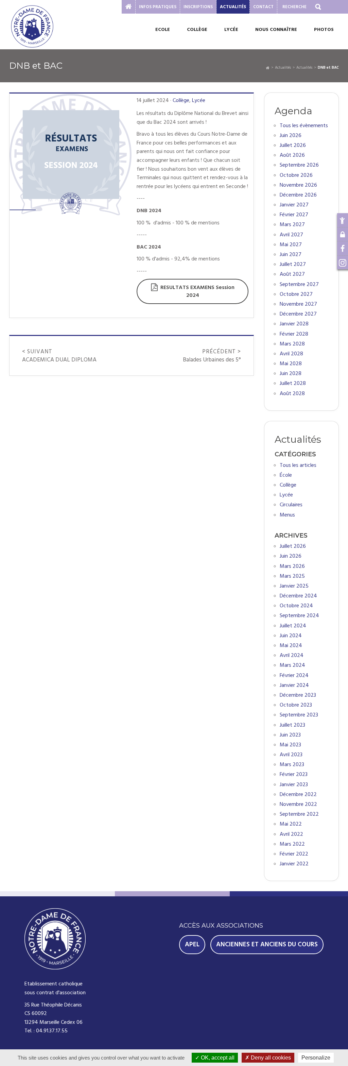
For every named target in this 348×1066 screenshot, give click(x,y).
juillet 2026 (293, 546)
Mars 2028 (292, 344)
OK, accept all (216, 1058)
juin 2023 (290, 735)
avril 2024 (291, 655)
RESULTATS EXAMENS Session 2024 (197, 291)
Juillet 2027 (293, 264)
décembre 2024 (298, 596)
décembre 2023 (298, 695)
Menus (287, 515)
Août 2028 (292, 393)
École (286, 475)
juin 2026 (290, 556)
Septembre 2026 (299, 165)
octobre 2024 (296, 606)
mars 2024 (292, 665)
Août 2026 (292, 155)
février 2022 (294, 854)
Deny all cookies (270, 1058)
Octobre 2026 (296, 175)
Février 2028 (294, 334)
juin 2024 (291, 635)
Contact (263, 7)
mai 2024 (291, 645)
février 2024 (294, 675)
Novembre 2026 (298, 185)
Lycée (231, 29)
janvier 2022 (294, 864)
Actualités (233, 7)
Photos (324, 29)
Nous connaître (276, 29)
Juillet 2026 (293, 145)
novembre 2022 (298, 804)
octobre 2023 (296, 705)
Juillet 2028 (293, 383)
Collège (197, 29)
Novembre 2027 (298, 304)
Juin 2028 (290, 373)
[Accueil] (267, 67)
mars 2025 (292, 576)
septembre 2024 (299, 615)
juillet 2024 (293, 626)
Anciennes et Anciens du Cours (267, 944)
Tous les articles (298, 465)
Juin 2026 (290, 135)
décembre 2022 (298, 794)
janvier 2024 (294, 685)
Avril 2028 (291, 354)
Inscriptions (198, 7)
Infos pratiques (157, 7)
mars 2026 (292, 566)
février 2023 (294, 774)
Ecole (162, 29)
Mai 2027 (291, 244)
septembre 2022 (299, 814)
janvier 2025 (294, 586)
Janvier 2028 (294, 324)
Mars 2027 (292, 224)
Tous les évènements (304, 125)
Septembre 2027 (299, 284)
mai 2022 (291, 824)
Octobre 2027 (296, 294)
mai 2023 (290, 745)
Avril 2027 (291, 235)
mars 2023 (292, 764)
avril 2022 (291, 834)
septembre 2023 (299, 715)
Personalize (315, 1058)
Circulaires (291, 505)
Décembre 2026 (298, 195)
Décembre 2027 (298, 314)
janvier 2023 (294, 784)
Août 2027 (292, 274)
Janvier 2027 (294, 205)
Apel (192, 944)
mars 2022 (292, 844)
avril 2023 (291, 754)
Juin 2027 (290, 254)
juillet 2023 (292, 725)
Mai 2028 (291, 363)
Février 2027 (294, 214)
